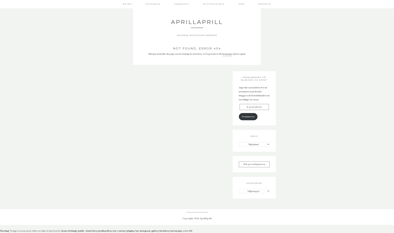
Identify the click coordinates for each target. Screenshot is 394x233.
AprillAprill (197, 22)
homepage (227, 54)
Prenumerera (248, 116)
